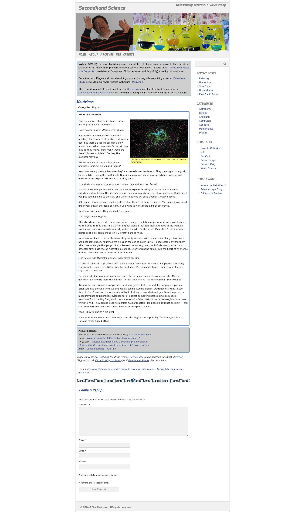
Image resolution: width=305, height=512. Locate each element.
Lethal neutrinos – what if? (101, 349)
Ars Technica (102, 357)
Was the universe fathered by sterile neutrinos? (113, 338)
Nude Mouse (206, 90)
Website (83, 461)
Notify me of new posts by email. (94, 482)
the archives (134, 89)
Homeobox (205, 82)
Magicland (137, 82)
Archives (106, 54)
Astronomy (205, 109)
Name (82, 440)
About (93, 54)
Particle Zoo (137, 357)
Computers (205, 121)
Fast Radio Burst (208, 94)
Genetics (204, 125)
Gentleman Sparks (138, 360)
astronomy (91, 369)
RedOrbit (206, 156)
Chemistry (204, 117)
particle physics (147, 369)
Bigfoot (125, 369)
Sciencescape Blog (211, 189)
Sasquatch (163, 369)
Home (82, 54)
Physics (96, 107)
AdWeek (178, 357)
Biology (203, 113)
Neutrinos (85, 101)
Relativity (204, 78)
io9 (202, 152)
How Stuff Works (210, 148)
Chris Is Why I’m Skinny (108, 360)
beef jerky (113, 369)
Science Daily (208, 164)
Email (82, 450)
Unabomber (83, 372)
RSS (118, 54)
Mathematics (206, 129)
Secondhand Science (102, 8)
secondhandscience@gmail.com (96, 93)
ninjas (134, 369)
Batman (102, 369)
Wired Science (209, 168)
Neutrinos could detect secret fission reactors (123, 345)
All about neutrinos (141, 334)
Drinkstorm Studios (211, 193)
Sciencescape (208, 160)
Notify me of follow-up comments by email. (99, 475)
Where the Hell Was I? (213, 185)
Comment (84, 404)
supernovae (176, 369)
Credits (128, 54)
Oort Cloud (205, 86)
